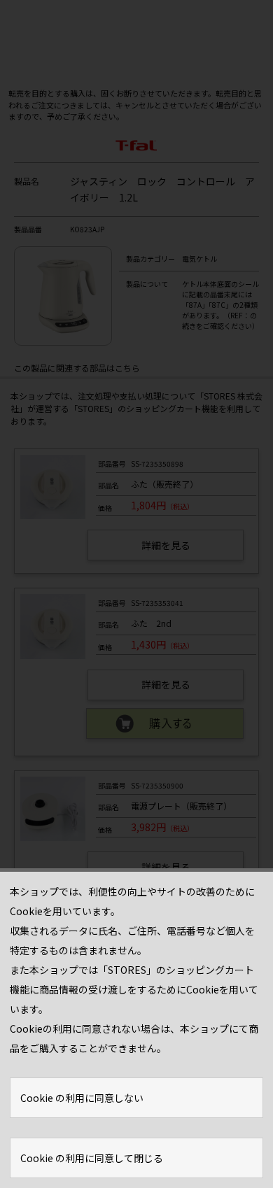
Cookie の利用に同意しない (82, 1098)
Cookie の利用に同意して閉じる (91, 1158)
